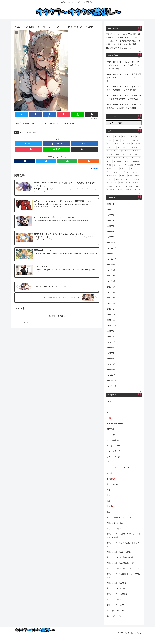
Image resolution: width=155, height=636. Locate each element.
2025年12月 (112, 248)
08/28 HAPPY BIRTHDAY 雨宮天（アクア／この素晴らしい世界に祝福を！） (124, 88)
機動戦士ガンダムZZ (115, 605)
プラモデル (111, 462)
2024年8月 (111, 337)
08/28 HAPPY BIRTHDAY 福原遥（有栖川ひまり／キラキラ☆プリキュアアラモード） (124, 77)
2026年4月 (111, 226)
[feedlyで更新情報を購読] (67, 161)
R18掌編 (110, 429)
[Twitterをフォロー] (46, 161)
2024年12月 (112, 314)
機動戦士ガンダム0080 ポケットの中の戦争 (123, 576)
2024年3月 (111, 364)
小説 (108, 495)
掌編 (108, 512)
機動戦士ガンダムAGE (116, 583)
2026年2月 (111, 237)
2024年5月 (111, 353)
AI (17, 132)
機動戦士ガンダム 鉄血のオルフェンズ (123, 568)
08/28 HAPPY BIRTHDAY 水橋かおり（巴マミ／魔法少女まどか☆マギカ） (124, 97)
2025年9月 (111, 265)
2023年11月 (112, 386)
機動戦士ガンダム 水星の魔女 (119, 552)
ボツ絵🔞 (111, 479)
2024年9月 (111, 331)
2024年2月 (111, 370)
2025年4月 (111, 292)
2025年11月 (112, 254)
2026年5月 (111, 221)
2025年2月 (111, 303)
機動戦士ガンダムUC (116, 600)
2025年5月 (111, 287)
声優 (108, 490)
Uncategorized (113, 440)
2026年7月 (111, 210)
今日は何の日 (112, 484)
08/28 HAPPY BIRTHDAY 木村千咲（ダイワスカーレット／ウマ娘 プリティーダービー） (123, 65)
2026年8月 (111, 204)
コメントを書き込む (56, 316)
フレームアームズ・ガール (118, 468)
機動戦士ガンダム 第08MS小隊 (120, 557)
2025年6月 (111, 281)
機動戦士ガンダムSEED (117, 594)
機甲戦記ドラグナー (115, 611)
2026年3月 (111, 232)
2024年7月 (111, 342)
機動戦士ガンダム (114, 529)
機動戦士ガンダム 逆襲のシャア (120, 563)
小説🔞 (110, 506)
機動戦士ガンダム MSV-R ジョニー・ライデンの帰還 (123, 536)
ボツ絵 (109, 473)
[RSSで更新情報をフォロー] (88, 161)
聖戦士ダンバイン (114, 616)
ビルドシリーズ (113, 451)
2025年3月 (111, 298)
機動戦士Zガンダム (115, 523)
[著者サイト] (24, 161)
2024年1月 (111, 375)
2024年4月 (111, 359)
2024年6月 (111, 348)
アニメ (24, 132)
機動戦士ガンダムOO (116, 588)
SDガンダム (112, 435)
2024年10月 (112, 326)
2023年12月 (112, 381)
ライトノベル (32, 132)
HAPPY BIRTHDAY (115, 424)
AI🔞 (109, 418)
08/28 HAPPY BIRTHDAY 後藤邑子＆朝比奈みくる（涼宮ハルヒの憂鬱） (124, 106)
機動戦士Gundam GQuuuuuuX (120, 517)
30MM (109, 401)
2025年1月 (111, 309)
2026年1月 (111, 243)
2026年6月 (111, 215)
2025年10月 (112, 259)
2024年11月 (112, 320)
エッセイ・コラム (114, 446)
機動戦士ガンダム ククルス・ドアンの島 (123, 544)
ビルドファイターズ (115, 457)
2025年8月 (111, 270)
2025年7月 (111, 276)
